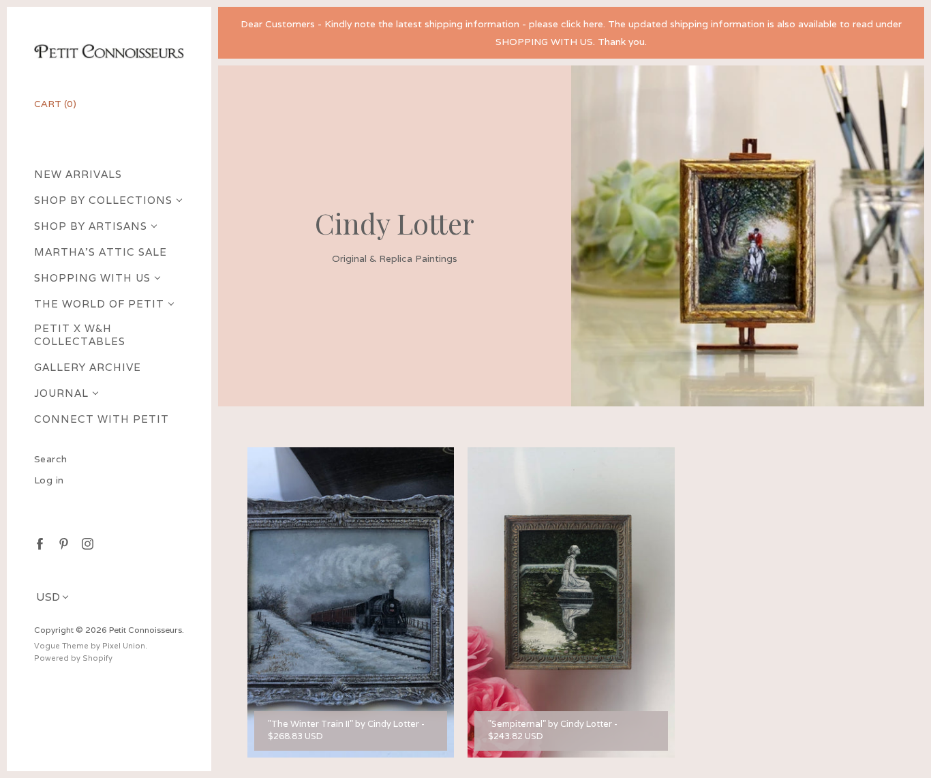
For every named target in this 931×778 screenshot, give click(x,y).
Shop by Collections (103, 200)
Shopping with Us (92, 277)
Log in (49, 480)
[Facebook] (39, 543)
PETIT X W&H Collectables (79, 335)
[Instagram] (87, 543)
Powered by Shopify (73, 658)
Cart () (55, 104)
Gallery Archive (87, 367)
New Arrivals (78, 174)
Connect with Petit (101, 419)
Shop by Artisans (90, 226)
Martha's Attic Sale (100, 251)
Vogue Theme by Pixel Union (89, 645)
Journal (61, 393)
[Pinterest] (63, 543)
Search (50, 459)
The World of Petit (99, 303)
